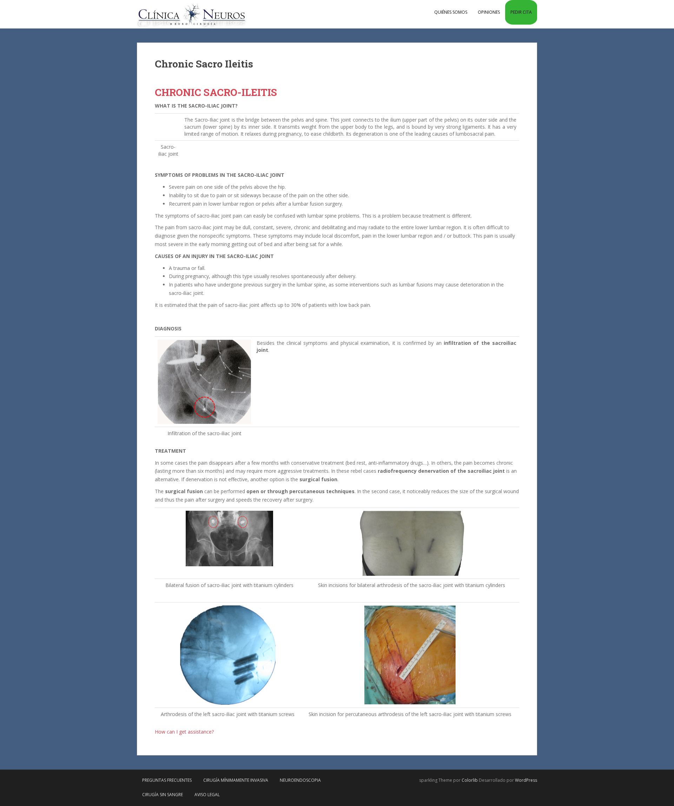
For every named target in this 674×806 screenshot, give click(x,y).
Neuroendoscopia (300, 780)
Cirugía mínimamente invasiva (235, 780)
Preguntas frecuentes (167, 780)
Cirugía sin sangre (162, 795)
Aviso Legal (207, 795)
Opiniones (489, 12)
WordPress (526, 780)
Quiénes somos (450, 12)
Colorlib (470, 780)
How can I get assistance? (184, 731)
